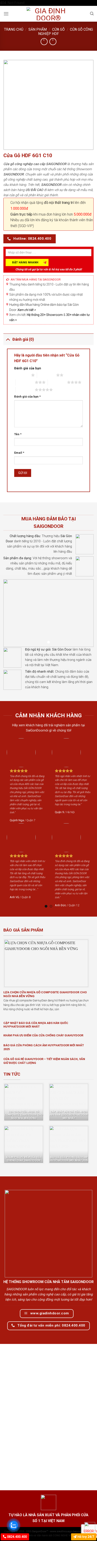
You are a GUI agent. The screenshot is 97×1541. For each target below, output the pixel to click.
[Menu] (6, 13)
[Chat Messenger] (89, 1527)
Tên (17, 434)
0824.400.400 (16, 1537)
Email (19, 452)
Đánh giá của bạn (27, 368)
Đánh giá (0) (23, 339)
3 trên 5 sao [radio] (25, 382)
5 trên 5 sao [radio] (25, 389)
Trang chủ (13, 29)
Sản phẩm (37, 29)
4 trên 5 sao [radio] (57, 382)
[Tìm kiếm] (92, 13)
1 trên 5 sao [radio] (21, 375)
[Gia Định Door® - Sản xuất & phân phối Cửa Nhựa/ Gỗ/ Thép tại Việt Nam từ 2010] (48, 14)
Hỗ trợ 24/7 (85, 1537)
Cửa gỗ (58, 29)
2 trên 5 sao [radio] (46, 375)
